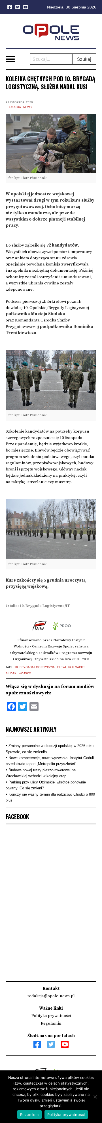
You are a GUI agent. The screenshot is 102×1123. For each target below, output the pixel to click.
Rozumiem (29, 1114)
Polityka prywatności (51, 1015)
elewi (61, 667)
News (27, 107)
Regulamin (51, 1023)
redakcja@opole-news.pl (51, 996)
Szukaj (84, 59)
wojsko (25, 673)
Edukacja (13, 107)
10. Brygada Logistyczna (34, 667)
